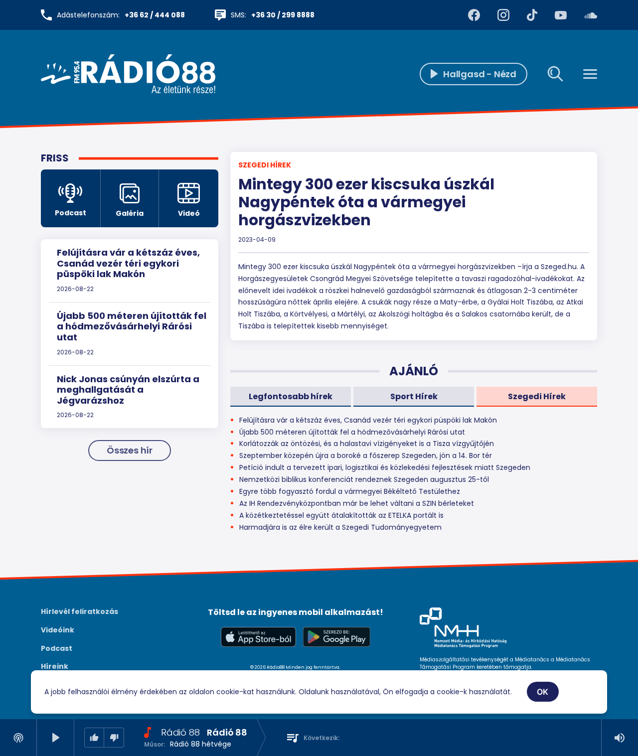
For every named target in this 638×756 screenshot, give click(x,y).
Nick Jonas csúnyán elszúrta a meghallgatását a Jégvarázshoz (128, 390)
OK (543, 692)
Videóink (57, 630)
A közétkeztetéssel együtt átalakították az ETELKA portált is (341, 515)
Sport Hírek (414, 396)
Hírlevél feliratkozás (79, 611)
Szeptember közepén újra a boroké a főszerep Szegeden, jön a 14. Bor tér (365, 455)
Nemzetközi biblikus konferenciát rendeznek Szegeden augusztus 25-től (364, 479)
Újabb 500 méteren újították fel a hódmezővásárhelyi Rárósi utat (131, 326)
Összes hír (130, 450)
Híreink (54, 666)
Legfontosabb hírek (290, 396)
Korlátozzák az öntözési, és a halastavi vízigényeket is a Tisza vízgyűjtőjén (366, 444)
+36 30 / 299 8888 (283, 15)
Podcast (56, 648)
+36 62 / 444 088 (155, 15)
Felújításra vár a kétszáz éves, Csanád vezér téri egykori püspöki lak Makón (128, 263)
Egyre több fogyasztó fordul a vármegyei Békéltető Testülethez (349, 491)
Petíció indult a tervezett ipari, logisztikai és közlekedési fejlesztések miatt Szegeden (384, 467)
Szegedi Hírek (264, 165)
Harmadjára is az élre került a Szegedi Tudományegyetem (340, 527)
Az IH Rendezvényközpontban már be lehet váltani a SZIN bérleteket (356, 503)
